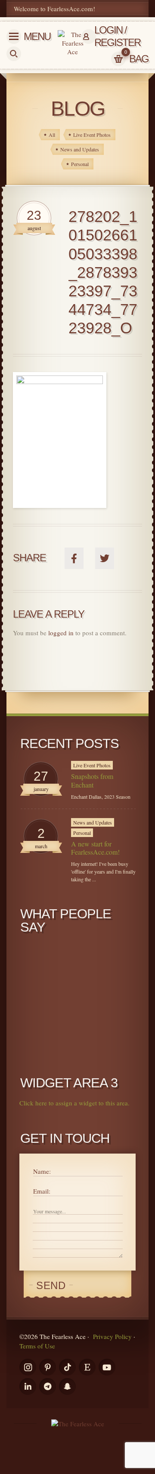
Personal (82, 832)
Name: (42, 1171)
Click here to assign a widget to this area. (74, 1103)
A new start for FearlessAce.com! (95, 848)
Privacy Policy (112, 1336)
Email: (41, 1191)
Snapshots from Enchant (92, 780)
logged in (61, 632)
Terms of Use (37, 1346)
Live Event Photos (92, 765)
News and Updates (92, 822)
